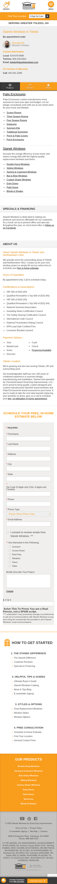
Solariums (12, 124)
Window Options (22, 717)
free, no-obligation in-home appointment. (27, 398)
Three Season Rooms (17, 116)
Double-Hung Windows (18, 164)
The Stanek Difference (25, 658)
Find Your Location (23, 736)
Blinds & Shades (15, 191)
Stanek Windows (14, 148)
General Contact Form (25, 740)
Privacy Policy (36, 828)
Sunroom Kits (13, 128)
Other (14, 566)
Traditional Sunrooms (17, 132)
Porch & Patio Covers (17, 136)
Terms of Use (21, 828)
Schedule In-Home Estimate (28, 732)
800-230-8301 (18, 882)
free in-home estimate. (28, 268)
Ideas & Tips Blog (22, 689)
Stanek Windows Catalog (26, 685)
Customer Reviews (23, 662)
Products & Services (10, 86)
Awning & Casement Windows (22, 172)
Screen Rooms (14, 112)
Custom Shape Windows (19, 180)
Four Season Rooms (17, 120)
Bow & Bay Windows (28, 775)
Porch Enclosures (15, 139)
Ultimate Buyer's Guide (25, 681)
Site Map (34, 831)
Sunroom (16, 547)
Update (9, 591)
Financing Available (41, 350)
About (48, 86)
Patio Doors (12, 187)
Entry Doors (12, 183)
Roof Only (16, 554)
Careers (43, 831)
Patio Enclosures (14, 94)
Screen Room (18, 550)
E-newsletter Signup (24, 693)
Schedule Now (36, 881)
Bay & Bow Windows (17, 176)
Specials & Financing (30, 86)
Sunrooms (28, 799)
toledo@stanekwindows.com (24, 62)
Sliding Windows (15, 168)
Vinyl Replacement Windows (28, 709)
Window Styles (21, 713)
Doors (15, 562)
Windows (16, 558)
